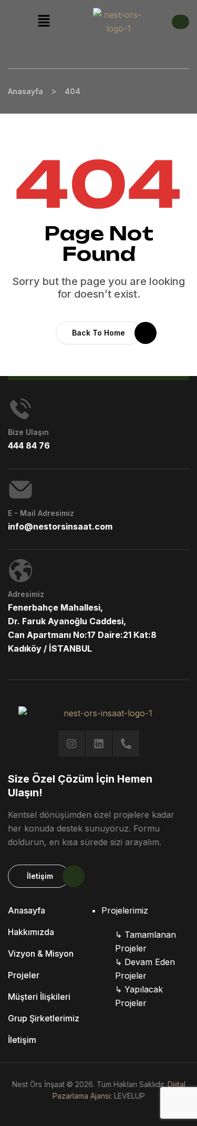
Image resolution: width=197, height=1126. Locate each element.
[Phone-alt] (126, 744)
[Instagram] (71, 744)
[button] (43, 21)
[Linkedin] (99, 744)
